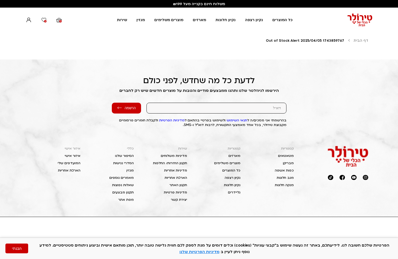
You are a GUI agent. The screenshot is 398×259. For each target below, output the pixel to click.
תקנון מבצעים (123, 192)
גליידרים (234, 192)
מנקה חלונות (284, 185)
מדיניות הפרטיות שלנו (200, 251)
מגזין (140, 19)
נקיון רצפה (254, 19)
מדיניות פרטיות (175, 192)
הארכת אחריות (176, 177)
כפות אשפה (284, 170)
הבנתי (17, 248)
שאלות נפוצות (123, 185)
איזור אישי (72, 148)
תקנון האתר (178, 185)
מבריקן (288, 163)
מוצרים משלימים (168, 19)
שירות (122, 19)
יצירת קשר (179, 199)
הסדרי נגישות (123, 163)
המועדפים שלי (69, 163)
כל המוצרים (282, 19)
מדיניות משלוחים (174, 155)
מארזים (199, 19)
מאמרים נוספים (121, 177)
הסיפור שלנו (124, 155)
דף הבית (361, 40)
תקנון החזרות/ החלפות (170, 163)
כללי (130, 148)
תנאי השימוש (237, 120)
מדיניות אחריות (175, 170)
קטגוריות (287, 148)
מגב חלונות (285, 177)
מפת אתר (126, 199)
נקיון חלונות (226, 19)
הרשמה (130, 108)
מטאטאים (286, 155)
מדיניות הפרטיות (172, 120)
